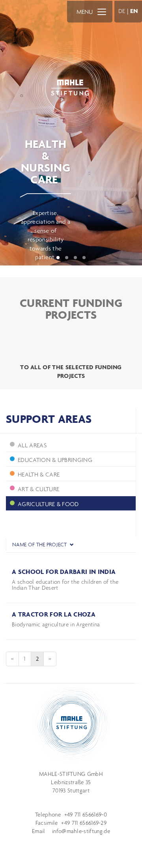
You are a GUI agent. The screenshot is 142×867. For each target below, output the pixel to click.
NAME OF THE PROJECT (40, 544)
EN (134, 11)
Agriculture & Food (48, 504)
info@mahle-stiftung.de (81, 831)
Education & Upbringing (55, 459)
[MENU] (101, 11)
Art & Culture (38, 489)
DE (121, 11)
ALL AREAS (32, 445)
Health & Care (39, 474)
